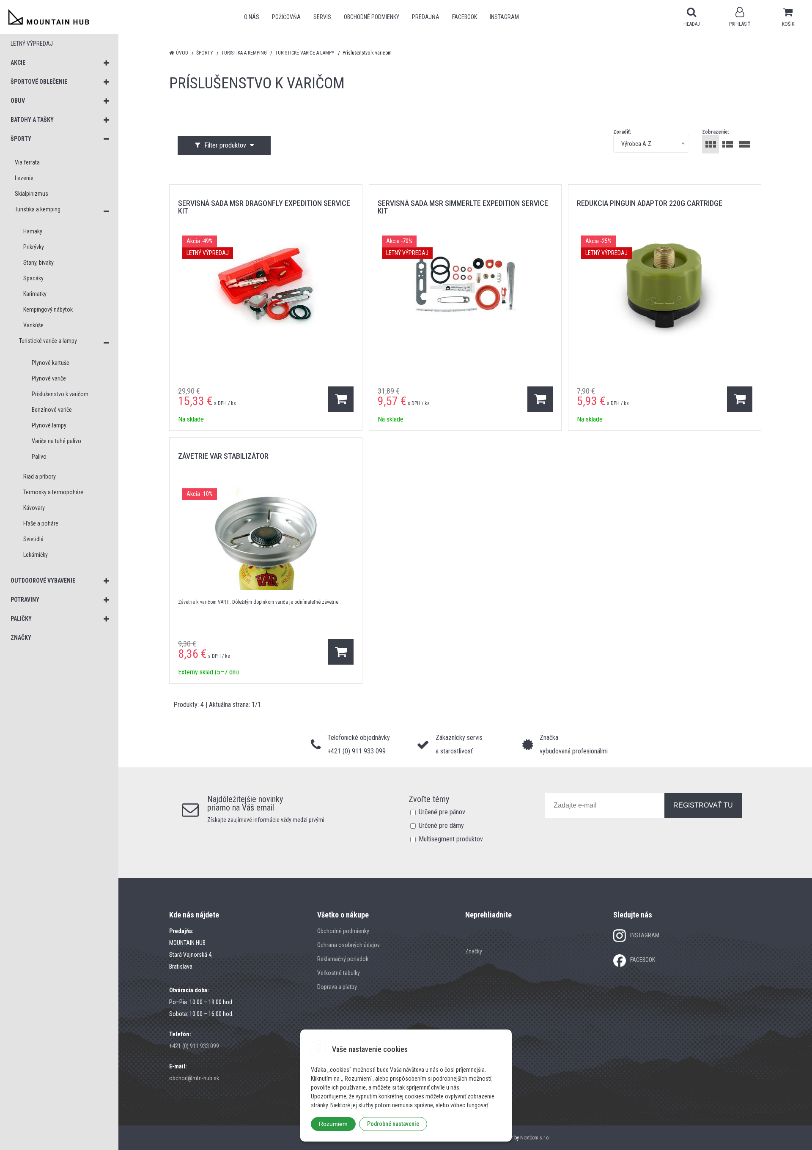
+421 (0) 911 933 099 (194, 1046)
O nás (251, 17)
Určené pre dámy (441, 825)
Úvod (182, 53)
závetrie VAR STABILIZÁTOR (223, 456)
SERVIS (322, 17)
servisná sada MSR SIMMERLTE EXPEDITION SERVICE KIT (463, 207)
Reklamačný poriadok (342, 959)
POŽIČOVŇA (286, 17)
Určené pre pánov (442, 812)
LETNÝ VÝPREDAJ (32, 43)
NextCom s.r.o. (535, 1138)
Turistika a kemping (244, 53)
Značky (473, 951)
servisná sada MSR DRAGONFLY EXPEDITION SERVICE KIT (264, 207)
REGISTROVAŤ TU (703, 805)
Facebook (464, 17)
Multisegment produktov (451, 839)
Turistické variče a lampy (305, 53)
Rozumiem (333, 1123)
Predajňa (425, 17)
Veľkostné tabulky (338, 972)
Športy (204, 53)
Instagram (504, 17)
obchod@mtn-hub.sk (194, 1078)
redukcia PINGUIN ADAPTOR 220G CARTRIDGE (649, 203)
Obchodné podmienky (371, 17)
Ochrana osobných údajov (348, 945)
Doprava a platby (337, 986)
